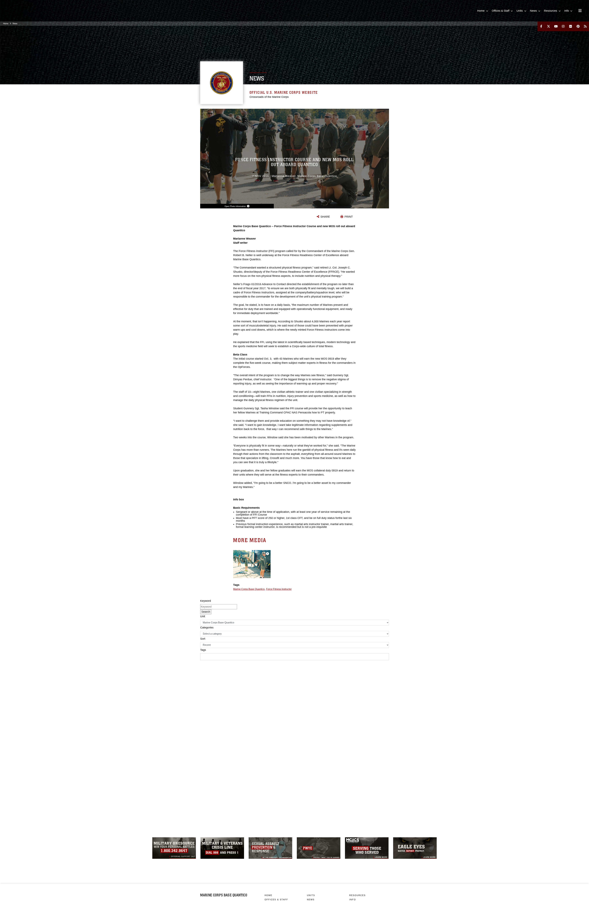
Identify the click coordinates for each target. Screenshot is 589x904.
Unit (202, 616)
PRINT (349, 216)
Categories (207, 627)
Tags (203, 649)
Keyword (205, 600)
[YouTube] (556, 26)
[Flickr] (570, 26)
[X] (548, 26)
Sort (202, 638)
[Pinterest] (578, 26)
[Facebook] (541, 26)
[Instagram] (563, 26)
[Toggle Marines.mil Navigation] (580, 11)
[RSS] (585, 26)
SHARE (325, 216)
